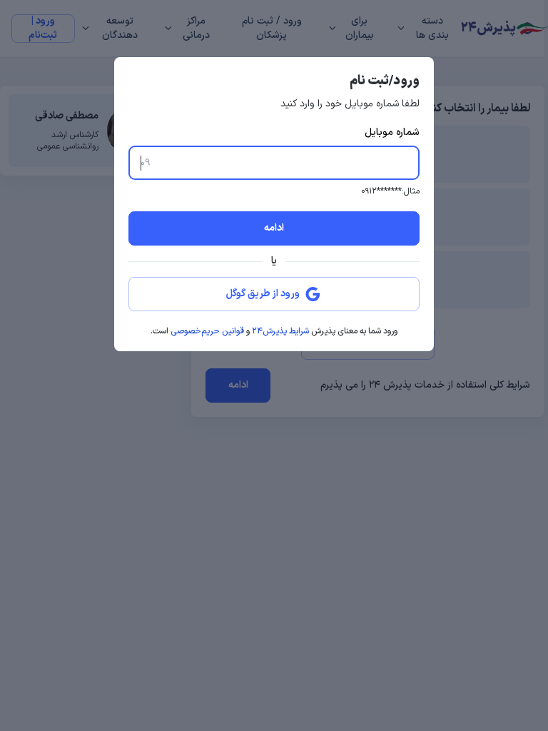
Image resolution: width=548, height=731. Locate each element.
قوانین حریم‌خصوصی (207, 331)
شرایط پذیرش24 (280, 331)
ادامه (274, 228)
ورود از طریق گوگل (263, 293)
